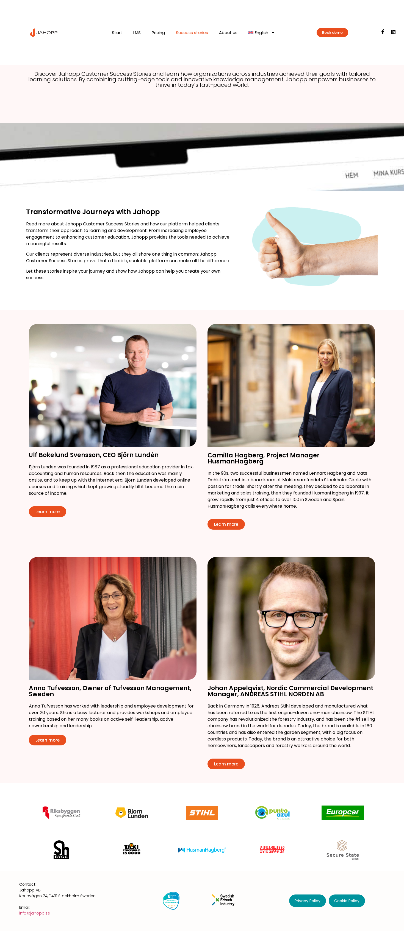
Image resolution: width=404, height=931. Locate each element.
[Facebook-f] (382, 31)
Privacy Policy (307, 901)
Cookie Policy (346, 901)
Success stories (192, 32)
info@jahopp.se (34, 913)
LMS (137, 32)
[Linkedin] (393, 31)
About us (228, 32)
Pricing (158, 32)
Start (117, 32)
